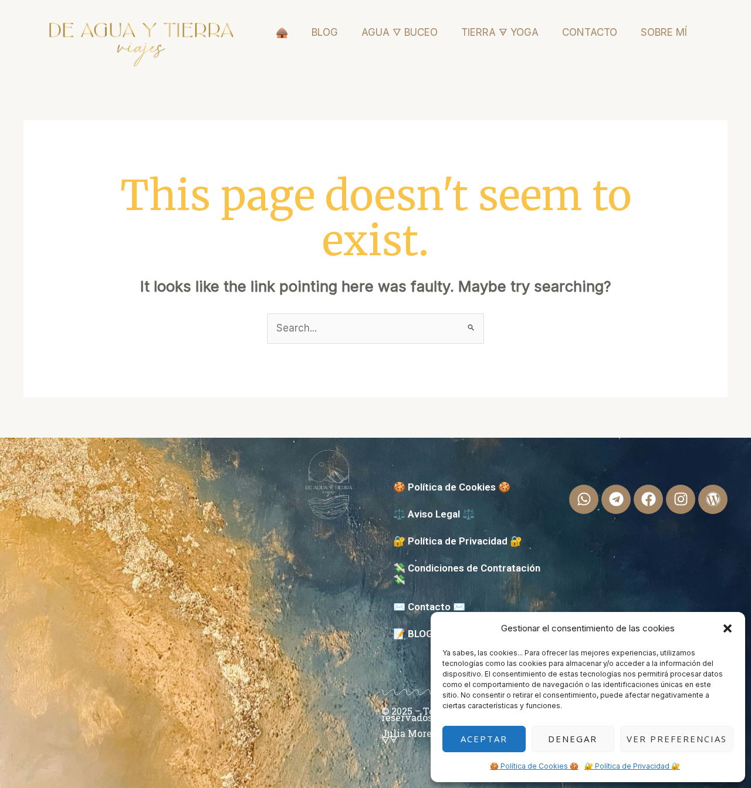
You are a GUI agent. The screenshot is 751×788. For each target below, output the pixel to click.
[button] (727, 628)
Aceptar (484, 739)
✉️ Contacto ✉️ (429, 607)
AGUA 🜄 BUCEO (399, 32)
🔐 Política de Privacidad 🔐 (632, 766)
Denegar (572, 739)
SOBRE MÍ (664, 32)
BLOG (325, 32)
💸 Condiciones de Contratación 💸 (466, 574)
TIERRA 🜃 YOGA (500, 32)
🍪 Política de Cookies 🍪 (534, 766)
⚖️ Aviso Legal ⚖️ (434, 514)
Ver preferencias (677, 739)
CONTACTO (589, 32)
